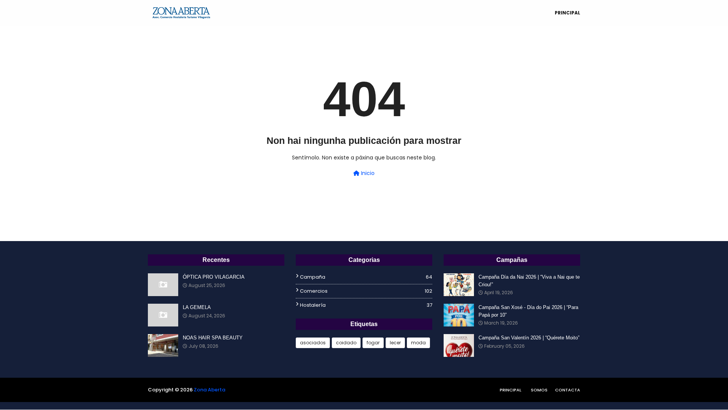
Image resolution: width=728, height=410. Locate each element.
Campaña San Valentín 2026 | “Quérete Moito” (529, 338)
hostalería (366, 305)
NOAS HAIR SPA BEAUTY (213, 338)
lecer (395, 342)
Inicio (367, 173)
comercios (366, 291)
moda (418, 342)
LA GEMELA (197, 307)
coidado (346, 342)
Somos (539, 390)
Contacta (567, 390)
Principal (510, 390)
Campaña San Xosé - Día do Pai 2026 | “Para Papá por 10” (528, 311)
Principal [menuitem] (567, 12)
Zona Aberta (209, 389)
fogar (373, 342)
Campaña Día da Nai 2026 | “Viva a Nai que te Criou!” (529, 280)
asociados (313, 342)
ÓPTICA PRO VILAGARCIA (214, 277)
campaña (366, 277)
